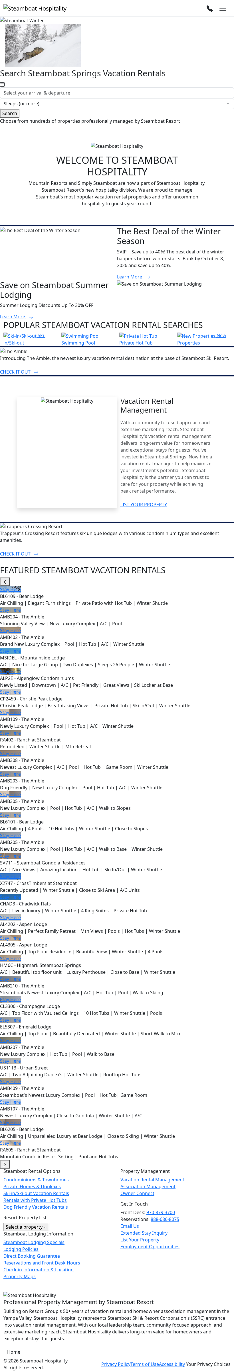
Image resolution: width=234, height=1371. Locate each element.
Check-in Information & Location (38, 1270)
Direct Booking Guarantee (31, 1256)
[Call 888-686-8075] (210, 8)
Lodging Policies (21, 1249)
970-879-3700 (160, 1212)
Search (9, 113)
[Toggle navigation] (223, 8)
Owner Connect (137, 1193)
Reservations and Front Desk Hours (41, 1263)
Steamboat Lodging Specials (33, 1242)
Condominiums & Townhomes (36, 1180)
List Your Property (139, 1240)
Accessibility (172, 1364)
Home (13, 1352)
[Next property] (5, 1164)
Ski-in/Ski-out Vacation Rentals (36, 1193)
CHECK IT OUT (16, 372)
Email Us (129, 1226)
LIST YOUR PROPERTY (143, 504)
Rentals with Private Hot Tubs (35, 1200)
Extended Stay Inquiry (144, 1233)
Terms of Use (144, 1364)
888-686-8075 (165, 1219)
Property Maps (19, 1276)
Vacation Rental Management (152, 1180)
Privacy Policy (115, 1364)
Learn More (130, 277)
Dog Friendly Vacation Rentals (35, 1207)
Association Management (147, 1186)
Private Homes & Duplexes (32, 1186)
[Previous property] (5, 581)
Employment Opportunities (149, 1246)
